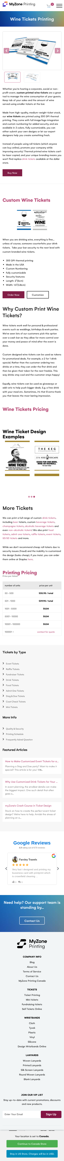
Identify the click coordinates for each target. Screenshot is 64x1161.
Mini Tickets (12, 707)
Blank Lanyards (32, 1079)
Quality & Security (15, 728)
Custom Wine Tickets (26, 200)
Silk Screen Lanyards (32, 1069)
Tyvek (32, 1027)
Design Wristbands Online (32, 1046)
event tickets (53, 534)
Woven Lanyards (32, 1060)
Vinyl (32, 1036)
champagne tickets (13, 525)
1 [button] (29, 497)
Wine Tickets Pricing (25, 409)
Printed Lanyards (32, 1065)
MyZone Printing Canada (32, 980)
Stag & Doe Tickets (15, 696)
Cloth (32, 1023)
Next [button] (57, 50)
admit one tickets (20, 534)
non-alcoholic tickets (20, 529)
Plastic (32, 1032)
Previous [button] (6, 50)
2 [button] (31, 497)
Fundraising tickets (32, 1004)
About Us (32, 966)
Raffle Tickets (12, 669)
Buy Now (12, 172)
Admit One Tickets (15, 690)
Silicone (32, 1041)
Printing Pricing (20, 572)
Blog (32, 962)
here (30, 559)
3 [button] (34, 497)
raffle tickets (38, 534)
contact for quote (46, 631)
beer (15, 521)
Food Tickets (12, 685)
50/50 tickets (10, 538)
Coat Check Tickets (16, 701)
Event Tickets (12, 663)
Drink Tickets (12, 679)
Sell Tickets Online (32, 1008)
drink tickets (28, 158)
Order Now (13, 294)
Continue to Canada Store (32, 1143)
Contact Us (32, 921)
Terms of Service (32, 971)
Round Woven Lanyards (32, 1074)
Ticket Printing (32, 994)
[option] (32, 51)
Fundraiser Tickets (15, 674)
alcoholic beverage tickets (39, 525)
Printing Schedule (14, 733)
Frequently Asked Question (19, 739)
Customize (38, 294)
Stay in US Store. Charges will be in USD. (32, 1153)
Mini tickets (32, 999)
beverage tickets (45, 521)
